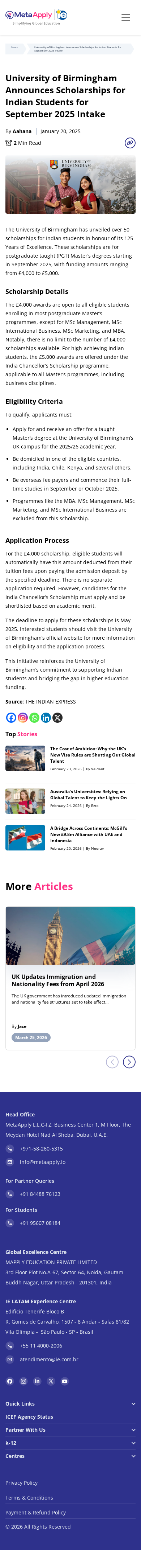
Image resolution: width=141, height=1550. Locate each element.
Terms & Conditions (29, 1497)
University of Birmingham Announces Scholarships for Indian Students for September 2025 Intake (77, 49)
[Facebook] (11, 718)
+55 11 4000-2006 (41, 1345)
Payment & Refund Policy (35, 1512)
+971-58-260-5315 (41, 1148)
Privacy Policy (21, 1482)
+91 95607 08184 (40, 1222)
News (14, 47)
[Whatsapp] (34, 718)
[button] (129, 1062)
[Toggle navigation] (126, 17)
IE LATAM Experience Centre (40, 1301)
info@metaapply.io (42, 1162)
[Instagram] (23, 718)
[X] (57, 718)
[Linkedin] (46, 718)
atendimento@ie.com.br (49, 1359)
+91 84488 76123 (40, 1193)
